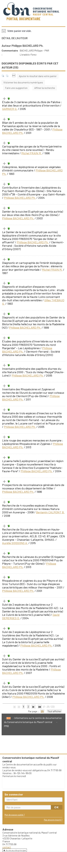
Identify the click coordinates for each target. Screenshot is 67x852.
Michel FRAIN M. (31, 153)
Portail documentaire (23, 19)
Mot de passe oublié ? (15, 814)
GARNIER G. (9, 109)
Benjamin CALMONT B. (50, 512)
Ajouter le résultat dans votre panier (38, 76)
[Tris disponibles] (13, 76)
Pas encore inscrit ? (53, 819)
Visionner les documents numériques (23, 82)
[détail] (4, 98)
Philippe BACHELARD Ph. (20, 197)
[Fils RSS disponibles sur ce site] (8, 718)
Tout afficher (54, 711)
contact (6, 847)
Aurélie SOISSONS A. (15, 543)
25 (42, 711)
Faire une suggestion (16, 87)
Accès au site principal (16, 850)
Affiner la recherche (44, 87)
